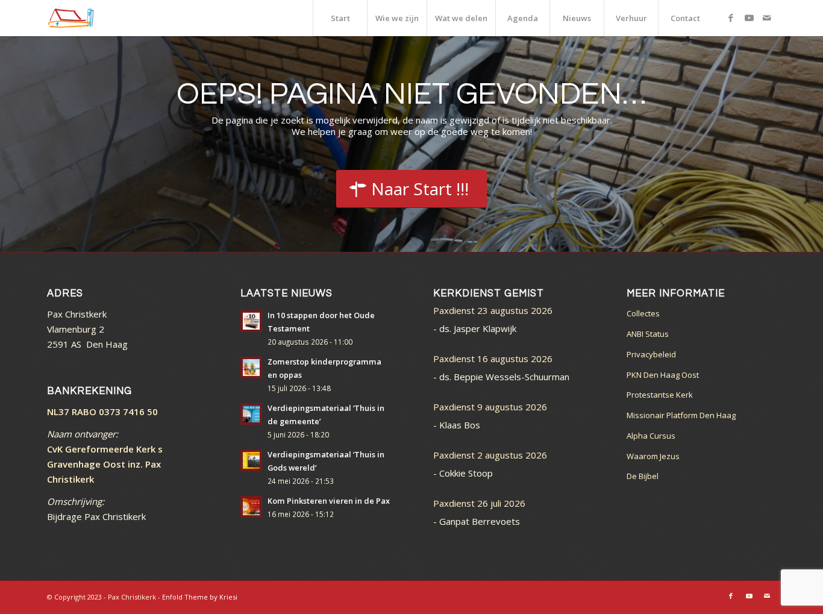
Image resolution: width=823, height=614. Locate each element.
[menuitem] (340, 18)
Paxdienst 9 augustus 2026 (490, 407)
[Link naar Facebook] (731, 17)
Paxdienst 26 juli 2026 (479, 503)
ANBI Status (648, 333)
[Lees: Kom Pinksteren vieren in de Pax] (251, 507)
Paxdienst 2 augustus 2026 (490, 455)
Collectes (643, 313)
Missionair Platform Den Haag (681, 415)
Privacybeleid (651, 354)
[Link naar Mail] (767, 17)
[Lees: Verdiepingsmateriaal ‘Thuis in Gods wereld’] (251, 460)
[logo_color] (71, 18)
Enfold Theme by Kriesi (199, 596)
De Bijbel (643, 476)
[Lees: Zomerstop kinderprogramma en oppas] (251, 367)
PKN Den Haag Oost (663, 374)
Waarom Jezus (653, 456)
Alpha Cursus (651, 435)
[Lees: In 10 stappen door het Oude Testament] (251, 321)
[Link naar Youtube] (749, 17)
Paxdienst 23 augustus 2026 (492, 310)
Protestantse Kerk (660, 394)
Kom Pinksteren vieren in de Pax (329, 500)
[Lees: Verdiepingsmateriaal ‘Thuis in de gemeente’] (251, 414)
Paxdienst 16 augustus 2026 (492, 358)
